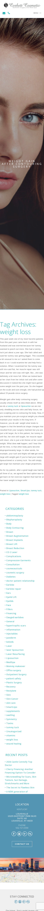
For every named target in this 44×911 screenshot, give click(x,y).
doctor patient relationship (20, 580)
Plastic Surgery (14, 682)
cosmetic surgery (15, 572)
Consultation (13, 564)
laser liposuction (15, 650)
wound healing (13, 743)
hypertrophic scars (16, 625)
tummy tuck (13, 406)
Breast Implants (14, 540)
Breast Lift (11, 544)
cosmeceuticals (14, 568)
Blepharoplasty (14, 519)
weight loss (5, 494)
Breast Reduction (15, 548)
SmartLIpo (25, 491)
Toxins (9, 723)
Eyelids (9, 601)
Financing (11, 613)
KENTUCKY (22, 809)
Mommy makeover (15, 666)
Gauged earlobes (15, 617)
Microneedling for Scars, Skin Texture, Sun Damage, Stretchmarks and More (20, 780)
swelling (10, 715)
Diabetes (10, 576)
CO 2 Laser (11, 552)
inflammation (13, 629)
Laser (9, 646)
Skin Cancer (12, 698)
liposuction (26, 406)
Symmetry (11, 719)
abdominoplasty (14, 515)
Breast (9, 532)
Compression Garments (18, 560)
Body (8, 523)
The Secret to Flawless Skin (20, 787)
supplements (13, 711)
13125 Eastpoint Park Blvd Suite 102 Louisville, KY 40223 (22, 817)
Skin (8, 694)
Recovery (10, 686)
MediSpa (10, 662)
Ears (8, 593)
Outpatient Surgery (16, 674)
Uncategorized (13, 731)
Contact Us (22, 844)
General (10, 621)
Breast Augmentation (17, 536)
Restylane (11, 690)
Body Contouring (15, 527)
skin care (11, 703)
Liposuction (14, 491)
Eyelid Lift (11, 597)
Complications (13, 556)
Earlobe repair (13, 588)
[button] (36, 13)
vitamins (10, 735)
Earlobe (10, 584)
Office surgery (13, 670)
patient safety (13, 678)
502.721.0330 (22, 827)
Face (8, 605)
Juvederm (11, 637)
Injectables (12, 633)
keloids (10, 641)
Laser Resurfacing (15, 654)
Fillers (9, 609)
